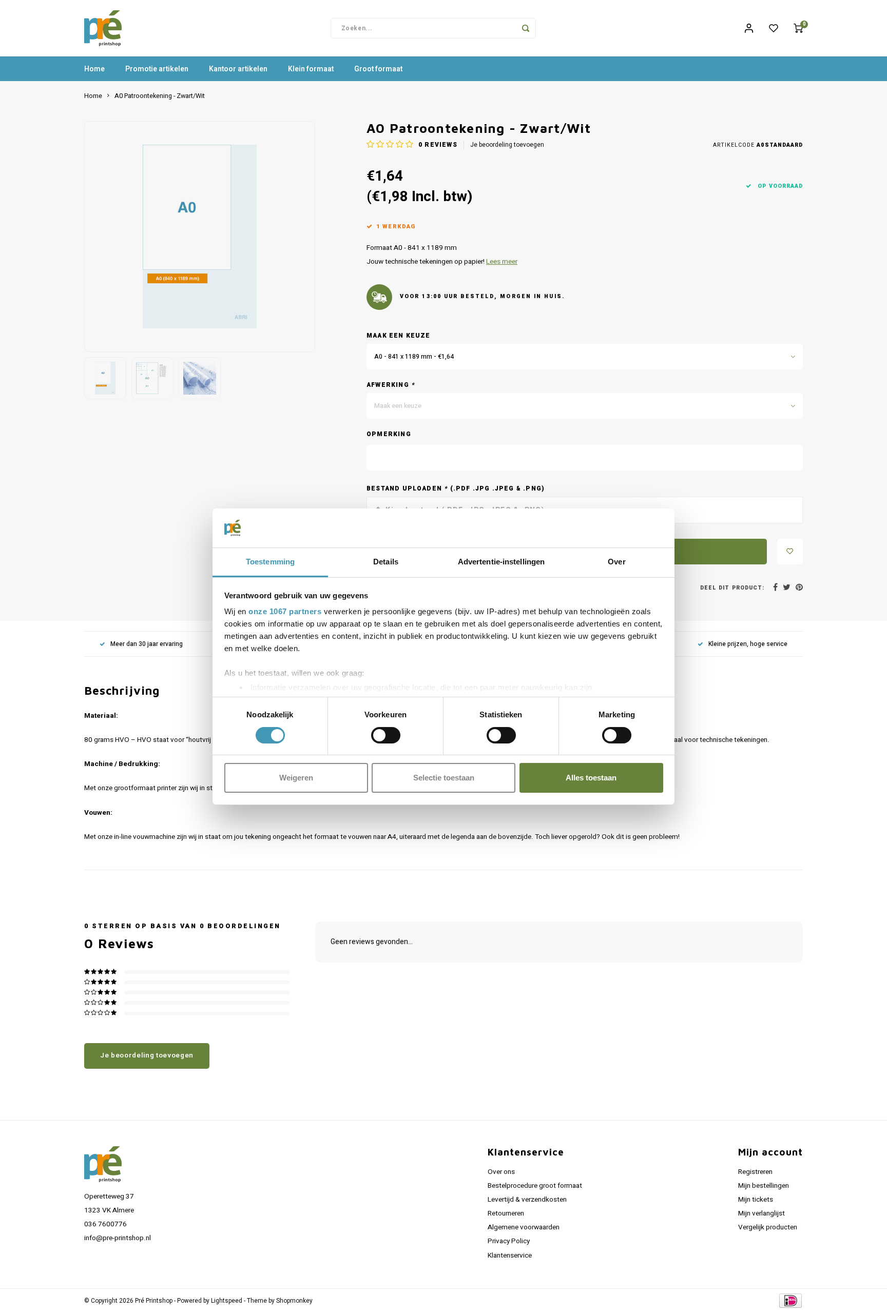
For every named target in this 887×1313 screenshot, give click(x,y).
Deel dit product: (732, 588)
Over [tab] (616, 561)
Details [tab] (385, 561)
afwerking (391, 385)
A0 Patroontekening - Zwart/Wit (159, 96)
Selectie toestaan (443, 777)
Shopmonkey (294, 1301)
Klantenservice (510, 1255)
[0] (798, 28)
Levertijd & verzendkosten (527, 1199)
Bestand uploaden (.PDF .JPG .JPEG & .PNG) (456, 488)
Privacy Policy (509, 1241)
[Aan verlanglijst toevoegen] (790, 551)
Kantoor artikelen (238, 69)
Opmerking (389, 434)
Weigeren (296, 777)
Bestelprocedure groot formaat (535, 1186)
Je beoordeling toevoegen (507, 145)
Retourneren (506, 1213)
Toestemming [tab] (270, 561)
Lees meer (501, 262)
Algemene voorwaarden (524, 1227)
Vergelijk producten (767, 1227)
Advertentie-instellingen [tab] (501, 561)
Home (94, 69)
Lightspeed (226, 1301)
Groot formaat (378, 69)
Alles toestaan (591, 777)
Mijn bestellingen (763, 1186)
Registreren (755, 1172)
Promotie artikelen (156, 69)
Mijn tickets (755, 1199)
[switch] (385, 735)
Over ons (501, 1172)
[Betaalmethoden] (790, 1300)
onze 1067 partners (284, 611)
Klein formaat (311, 69)
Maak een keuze (399, 335)
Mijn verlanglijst (761, 1213)
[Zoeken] (525, 28)
